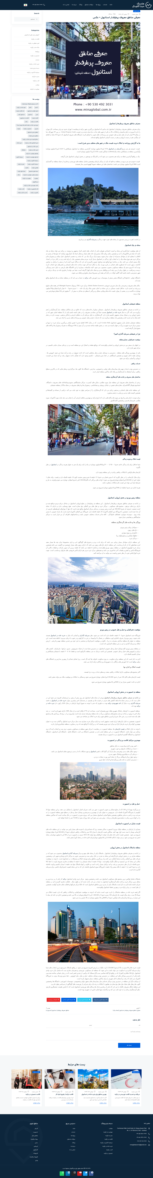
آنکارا (30, 107)
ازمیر (37, 114)
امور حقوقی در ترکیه (33, 43)
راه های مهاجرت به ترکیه (32, 157)
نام (139, 1025)
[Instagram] (73, 1173)
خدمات (105, 5)
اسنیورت (35, 1132)
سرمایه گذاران (85, 635)
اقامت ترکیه (35, 118)
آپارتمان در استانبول (115, 149)
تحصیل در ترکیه (35, 56)
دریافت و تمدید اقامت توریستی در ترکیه (127, 1094)
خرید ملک (19, 143)
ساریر (36, 1143)
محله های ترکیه (21, 171)
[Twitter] (85, 1173)
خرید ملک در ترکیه (33, 150)
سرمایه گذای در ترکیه (33, 164)
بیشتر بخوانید (136, 1103)
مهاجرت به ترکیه (34, 89)
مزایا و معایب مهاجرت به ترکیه (30, 175)
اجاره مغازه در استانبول (33, 111)
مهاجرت (36, 178)
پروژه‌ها (37, 51)
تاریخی (36, 129)
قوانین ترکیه (35, 168)
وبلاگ (80, 5)
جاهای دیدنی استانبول (33, 132)
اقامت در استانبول (24, 118)
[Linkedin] (68, 1173)
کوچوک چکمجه (34, 1157)
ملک (19, 175)
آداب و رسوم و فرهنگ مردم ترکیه (30, 104)
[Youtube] (79, 1173)
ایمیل (90, 1025)
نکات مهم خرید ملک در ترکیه (31, 185)
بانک (26, 121)
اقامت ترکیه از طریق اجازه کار (64, 1094)
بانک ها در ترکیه (34, 47)
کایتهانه (35, 1153)
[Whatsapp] (62, 1173)
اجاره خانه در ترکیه (21, 107)
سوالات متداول (89, 5)
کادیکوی (35, 1150)
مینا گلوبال (35, 182)
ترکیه (86, 278)
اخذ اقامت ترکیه (20, 111)
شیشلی (36, 1146)
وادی (36, 1160)
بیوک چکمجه (34, 1139)
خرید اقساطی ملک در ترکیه (31, 143)
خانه (111, 5)
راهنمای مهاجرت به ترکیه (32, 153)
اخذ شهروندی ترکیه (114, 703)
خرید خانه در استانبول (114, 312)
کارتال (36, 1128)
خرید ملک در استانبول (33, 146)
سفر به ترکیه (136, 11)
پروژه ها (98, 5)
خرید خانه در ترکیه (34, 64)
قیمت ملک (109, 143)
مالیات (26, 168)
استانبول (54, 464)
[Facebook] (91, 1173)
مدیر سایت (135, 14)
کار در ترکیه (36, 81)
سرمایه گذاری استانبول (70, 853)
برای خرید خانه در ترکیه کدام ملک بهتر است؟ (27, 125)
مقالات (37, 85)
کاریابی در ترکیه (34, 192)
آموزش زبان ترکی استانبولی (32, 35)
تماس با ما (66, 5)
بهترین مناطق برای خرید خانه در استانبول (94, 1094)
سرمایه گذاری (91, 239)
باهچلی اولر (35, 1136)
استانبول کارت (21, 114)
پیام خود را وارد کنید (135, 1031)
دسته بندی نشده (34, 68)
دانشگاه (23, 150)
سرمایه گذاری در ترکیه (33, 72)
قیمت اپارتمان (119, 729)
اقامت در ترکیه (35, 39)
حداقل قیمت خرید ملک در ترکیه (30, 139)
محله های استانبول (33, 171)
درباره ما (74, 5)
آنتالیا (36, 107)
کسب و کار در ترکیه (22, 192)
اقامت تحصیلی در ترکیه (33, 1094)
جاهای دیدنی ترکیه (33, 136)
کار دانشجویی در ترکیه (33, 189)
